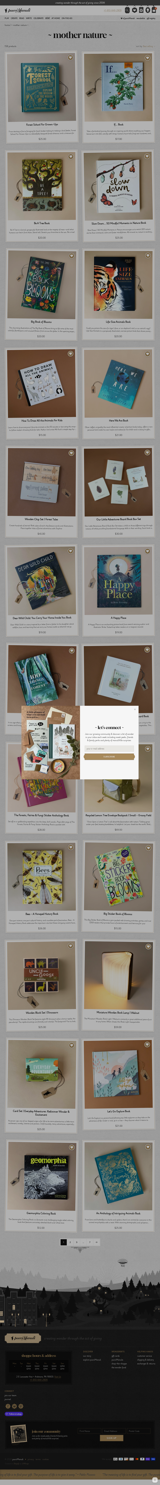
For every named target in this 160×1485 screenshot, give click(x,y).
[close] (135, 709)
